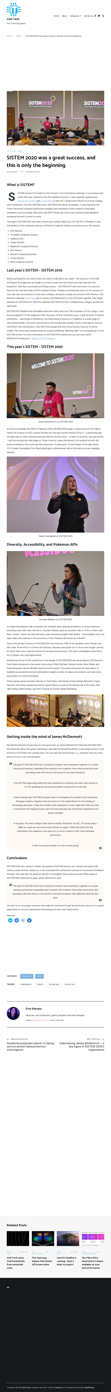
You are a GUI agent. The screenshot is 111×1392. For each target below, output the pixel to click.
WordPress (89, 1387)
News (20, 151)
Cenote (58, 1387)
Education (11, 151)
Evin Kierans (12, 172)
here (77, 753)
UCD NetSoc (70, 984)
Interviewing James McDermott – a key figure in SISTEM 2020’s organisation (82, 1044)
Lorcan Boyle (47, 201)
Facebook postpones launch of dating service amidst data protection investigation (30, 1044)
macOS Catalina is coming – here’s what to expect (66, 1261)
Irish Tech (13, 19)
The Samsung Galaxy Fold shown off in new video (42, 1261)
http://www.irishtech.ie (40, 1020)
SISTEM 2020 (54, 984)
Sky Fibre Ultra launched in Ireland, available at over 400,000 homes (92, 1263)
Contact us (88, 16)
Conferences (25, 984)
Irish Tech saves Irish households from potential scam (16, 1263)
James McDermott (27, 201)
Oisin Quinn (30, 298)
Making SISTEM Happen (43, 338)
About (64, 16)
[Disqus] (55, 1096)
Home (56, 16)
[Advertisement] (55, 71)
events (40, 984)
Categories (74, 16)
